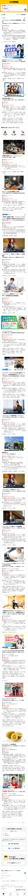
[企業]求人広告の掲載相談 (18, 886)
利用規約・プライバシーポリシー (7, 886)
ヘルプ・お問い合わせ (5, 884)
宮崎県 (8, 880)
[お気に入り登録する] (24, 18)
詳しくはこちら (10, 840)
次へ (23, 822)
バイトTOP (3, 880)
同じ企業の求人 (5, 680)
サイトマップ (12, 884)
